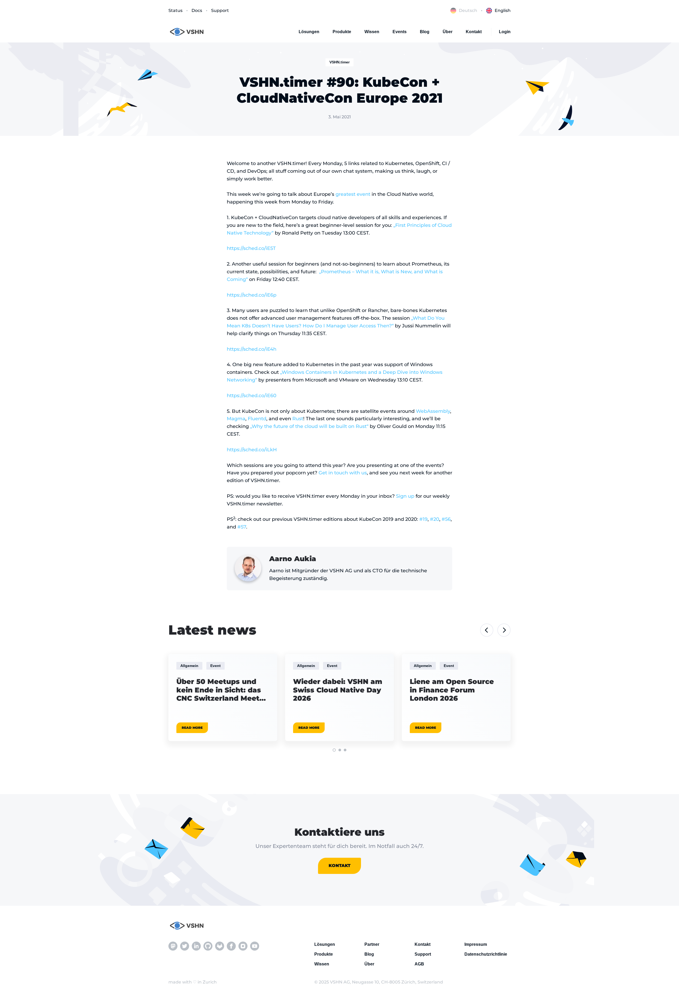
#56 (446, 519)
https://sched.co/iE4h (251, 349)
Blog (424, 31)
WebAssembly (433, 411)
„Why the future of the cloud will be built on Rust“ (309, 426)
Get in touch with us (343, 473)
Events (400, 31)
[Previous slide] (486, 630)
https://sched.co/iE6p (251, 295)
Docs (196, 10)
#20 (434, 519)
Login (505, 31)
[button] (334, 750)
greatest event (353, 194)
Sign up (405, 496)
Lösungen (309, 31)
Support (220, 10)
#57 (241, 527)
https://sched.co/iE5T (251, 248)
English (503, 10)
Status (175, 10)
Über (447, 31)
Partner (371, 944)
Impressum (475, 944)
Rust (297, 419)
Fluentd (257, 419)
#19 (423, 519)
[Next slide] (504, 630)
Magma (236, 419)
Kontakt (474, 31)
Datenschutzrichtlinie (485, 954)
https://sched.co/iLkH (252, 450)
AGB (419, 964)
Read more (192, 728)
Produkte (342, 31)
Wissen (371, 31)
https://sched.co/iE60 (251, 395)
